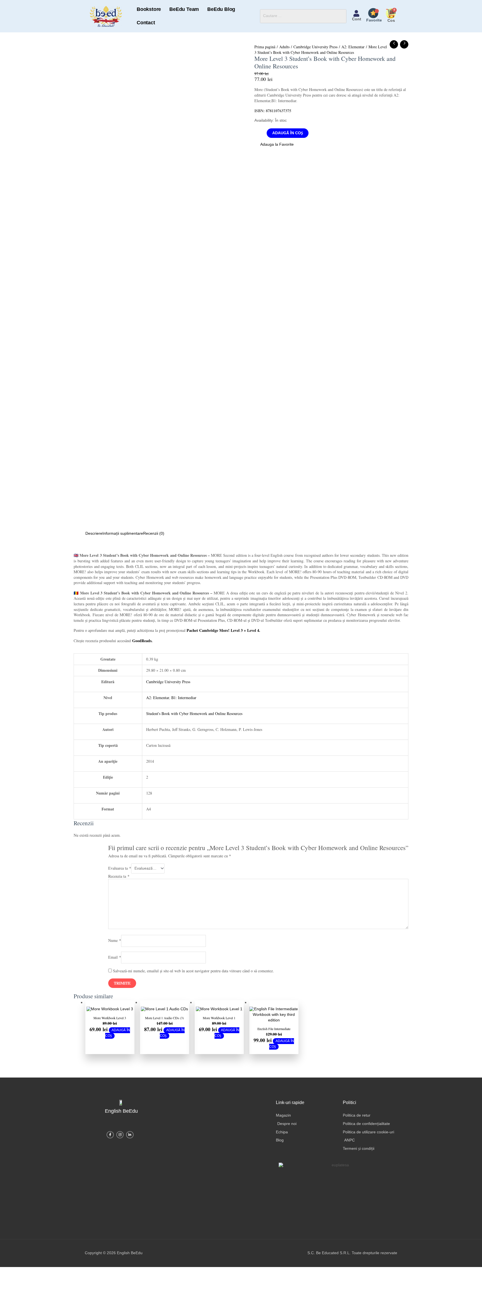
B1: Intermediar (183, 691)
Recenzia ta (118, 870)
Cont (356, 16)
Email (114, 951)
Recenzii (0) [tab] (149, 528)
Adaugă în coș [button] (117, 1027)
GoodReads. (142, 635)
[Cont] (356, 10)
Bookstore (147, 13)
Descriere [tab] (93, 528)
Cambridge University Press (315, 41)
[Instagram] (120, 1129)
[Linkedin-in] (129, 1129)
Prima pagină (264, 41)
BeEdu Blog (212, 13)
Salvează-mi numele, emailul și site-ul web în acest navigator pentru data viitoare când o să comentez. (193, 965)
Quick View (109, 1001)
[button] (273, 139)
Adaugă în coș (285, 127)
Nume (114, 934)
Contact (240, 13)
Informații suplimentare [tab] (120, 528)
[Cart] (391, 10)
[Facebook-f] (110, 1129)
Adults (284, 41)
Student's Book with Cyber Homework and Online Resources (194, 707)
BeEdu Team (179, 13)
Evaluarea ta (119, 862)
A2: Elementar (353, 41)
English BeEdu (121, 1105)
